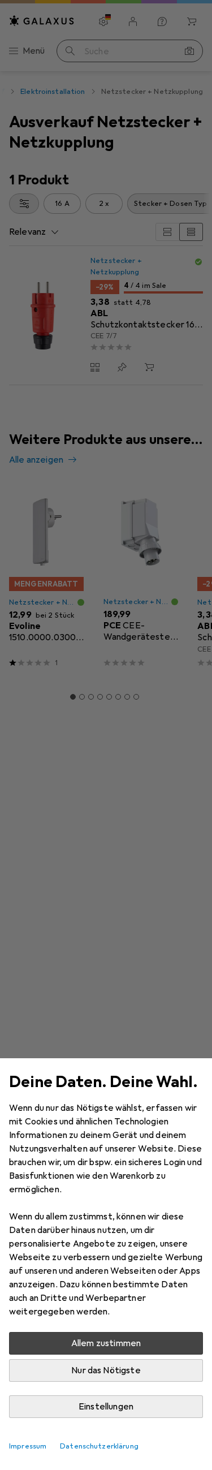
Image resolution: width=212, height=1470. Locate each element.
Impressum (27, 1446)
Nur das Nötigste (106, 1370)
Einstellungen (106, 1406)
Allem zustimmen (106, 1343)
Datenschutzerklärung (99, 1446)
